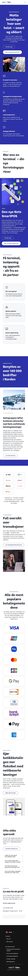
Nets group (10, 941)
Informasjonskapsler (12, 956)
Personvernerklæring (12, 953)
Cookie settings (11, 958)
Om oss (9, 938)
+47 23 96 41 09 (8, 907)
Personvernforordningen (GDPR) (13, 950)
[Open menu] (26, 2)
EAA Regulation (11, 961)
